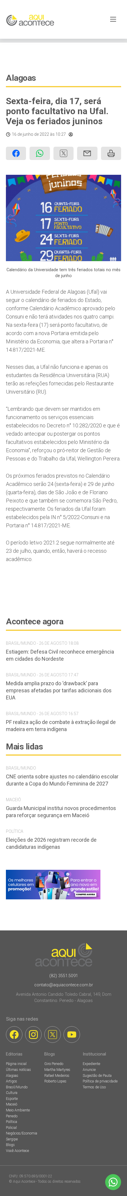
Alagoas (21, 78)
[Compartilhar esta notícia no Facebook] (16, 153)
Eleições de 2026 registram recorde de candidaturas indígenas (51, 843)
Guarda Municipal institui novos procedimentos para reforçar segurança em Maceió (61, 811)
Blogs (10, 1145)
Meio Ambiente (18, 1110)
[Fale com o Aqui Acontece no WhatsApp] (113, 1182)
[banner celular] (53, 899)
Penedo (11, 1116)
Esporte (12, 1099)
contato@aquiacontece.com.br (63, 984)
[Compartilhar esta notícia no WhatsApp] (40, 153)
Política (11, 1122)
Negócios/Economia (21, 1133)
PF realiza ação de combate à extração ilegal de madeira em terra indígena (61, 725)
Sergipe (12, 1139)
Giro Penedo (53, 1064)
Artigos (11, 1081)
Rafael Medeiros (56, 1076)
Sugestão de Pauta (97, 1076)
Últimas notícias (18, 1070)
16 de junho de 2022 (30, 134)
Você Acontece (17, 1151)
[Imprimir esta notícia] (111, 153)
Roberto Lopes (55, 1081)
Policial (11, 1128)
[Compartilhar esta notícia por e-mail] (87, 153)
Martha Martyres (57, 1070)
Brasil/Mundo (16, 1087)
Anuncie (89, 1070)
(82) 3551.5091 (63, 975)
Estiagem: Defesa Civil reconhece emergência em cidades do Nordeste (60, 655)
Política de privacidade (100, 1081)
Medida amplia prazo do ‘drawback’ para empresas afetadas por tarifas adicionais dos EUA (59, 690)
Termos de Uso (94, 1087)
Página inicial (16, 1064)
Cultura (11, 1093)
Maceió (11, 1104)
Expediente (91, 1064)
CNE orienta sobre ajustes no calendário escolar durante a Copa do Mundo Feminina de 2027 (62, 780)
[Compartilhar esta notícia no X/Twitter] (63, 153)
